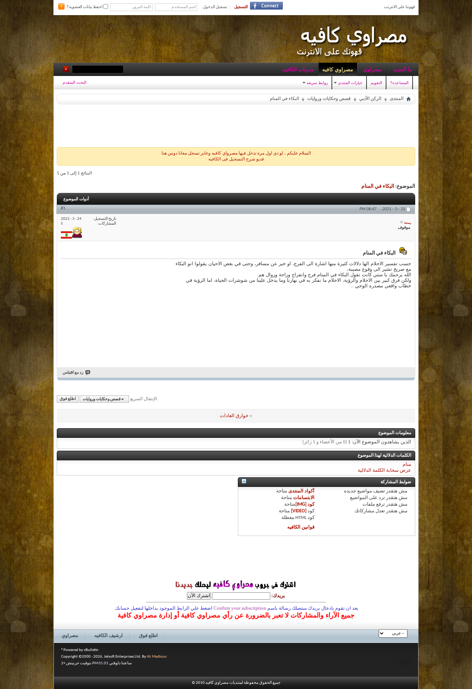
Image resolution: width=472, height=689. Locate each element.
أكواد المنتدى (301, 491)
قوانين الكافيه (301, 527)
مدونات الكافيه (298, 69)
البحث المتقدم (74, 82)
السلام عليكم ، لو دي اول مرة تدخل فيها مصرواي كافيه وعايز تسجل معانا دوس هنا (236, 153)
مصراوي (372, 69)
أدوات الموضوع (76, 199)
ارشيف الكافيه (108, 635)
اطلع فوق (68, 399)
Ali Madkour (157, 657)
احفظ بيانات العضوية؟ (85, 7)
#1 (63, 208)
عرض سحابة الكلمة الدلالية (384, 470)
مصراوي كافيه (337, 69)
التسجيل (241, 7)
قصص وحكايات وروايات (329, 99)
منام (407, 464)
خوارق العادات (234, 415)
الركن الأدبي (370, 99)
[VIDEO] (298, 511)
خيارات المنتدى (350, 82)
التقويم (376, 82)
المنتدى (396, 99)
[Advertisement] (236, 124)
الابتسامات (304, 497)
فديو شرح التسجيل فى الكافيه (236, 159)
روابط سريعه (317, 82)
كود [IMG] (305, 504)
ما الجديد (402, 69)
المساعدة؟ (399, 82)
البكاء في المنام (377, 186)
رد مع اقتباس (73, 373)
